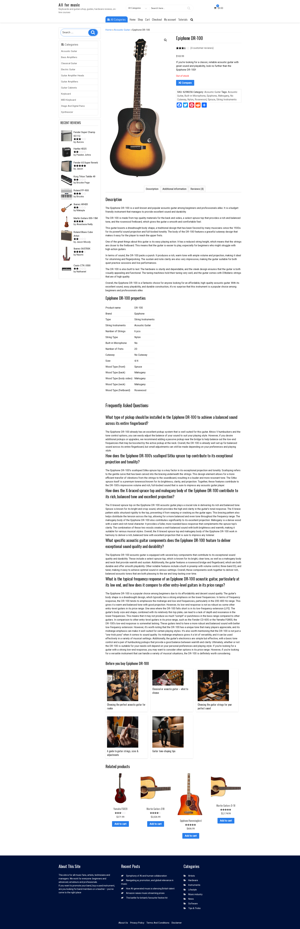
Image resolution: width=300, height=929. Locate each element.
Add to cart (120, 823)
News (191, 899)
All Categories (118, 19)
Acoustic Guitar (69, 51)
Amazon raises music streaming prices (145, 893)
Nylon (190, 99)
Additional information (174, 188)
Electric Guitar (68, 69)
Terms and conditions (157, 922)
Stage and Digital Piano (73, 106)
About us (123, 922)
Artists (191, 876)
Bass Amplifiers (69, 57)
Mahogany (223, 95)
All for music (69, 4)
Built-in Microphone (195, 95)
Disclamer (177, 922)
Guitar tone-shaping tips (163, 751)
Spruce (211, 99)
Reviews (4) (197, 188)
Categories (71, 44)
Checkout (157, 19)
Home (133, 19)
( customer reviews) (202, 48)
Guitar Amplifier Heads (72, 75)
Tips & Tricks (194, 908)
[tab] (152, 189)
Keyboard (66, 93)
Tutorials (183, 19)
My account (170, 19)
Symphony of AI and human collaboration (146, 876)
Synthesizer (67, 112)
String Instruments (226, 99)
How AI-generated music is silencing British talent (150, 888)
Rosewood (201, 99)
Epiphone (212, 95)
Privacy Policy (137, 922)
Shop (140, 19)
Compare (187, 82)
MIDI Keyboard (68, 99)
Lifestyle (192, 889)
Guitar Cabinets (69, 87)
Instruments (194, 885)
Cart (147, 19)
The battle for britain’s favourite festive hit (147, 898)
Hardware (193, 880)
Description (152, 188)
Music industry (195, 894)
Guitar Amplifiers (69, 81)
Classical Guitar (69, 63)
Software (193, 903)
